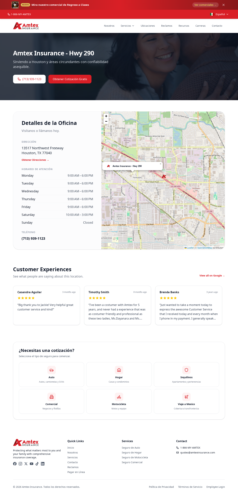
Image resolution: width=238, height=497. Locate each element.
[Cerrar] (223, 5)
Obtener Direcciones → (35, 159)
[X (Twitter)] (26, 463)
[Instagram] (20, 463)
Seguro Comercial (132, 462)
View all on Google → (212, 275)
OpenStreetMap (204, 247)
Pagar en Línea (76, 472)
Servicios (126, 25)
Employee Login (215, 486)
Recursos (184, 25)
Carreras (200, 25)
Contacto (217, 25)
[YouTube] (31, 463)
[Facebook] (15, 463)
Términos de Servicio (190, 486)
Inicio (70, 447)
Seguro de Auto (131, 447)
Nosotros (109, 25)
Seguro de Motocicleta (135, 457)
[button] (164, 176)
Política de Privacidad (161, 486)
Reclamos (166, 25)
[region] (119, 307)
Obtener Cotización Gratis (70, 79)
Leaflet (190, 247)
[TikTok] (37, 463)
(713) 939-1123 (31, 79)
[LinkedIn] (42, 463)
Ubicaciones (148, 25)
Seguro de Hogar (132, 452)
